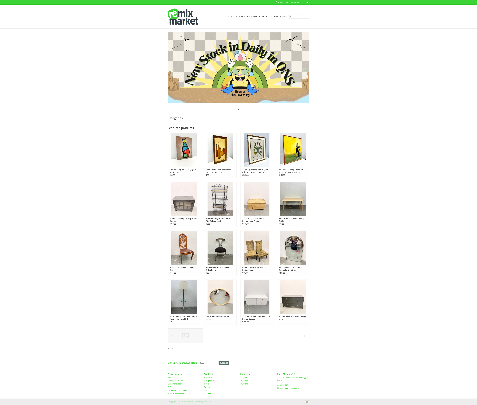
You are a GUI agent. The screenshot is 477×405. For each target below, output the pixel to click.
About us (171, 377)
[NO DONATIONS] (238, 67)
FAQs (170, 387)
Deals (275, 16)
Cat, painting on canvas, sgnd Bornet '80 (183, 170)
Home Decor (265, 16)
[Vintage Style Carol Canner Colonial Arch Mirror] (293, 248)
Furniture (252, 16)
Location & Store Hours (177, 390)
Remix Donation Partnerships (179, 393)
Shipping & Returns (175, 381)
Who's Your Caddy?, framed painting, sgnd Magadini (291, 170)
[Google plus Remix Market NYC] (303, 363)
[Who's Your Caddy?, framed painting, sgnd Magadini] (293, 150)
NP (170, 348)
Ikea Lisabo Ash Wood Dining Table (291, 219)
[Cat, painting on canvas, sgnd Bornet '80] (184, 150)
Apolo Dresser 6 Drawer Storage (292, 316)
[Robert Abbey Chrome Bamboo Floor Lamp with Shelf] (184, 297)
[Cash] (306, 402)
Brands (283, 16)
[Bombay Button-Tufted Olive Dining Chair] (256, 248)
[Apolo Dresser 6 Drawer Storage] (293, 297)
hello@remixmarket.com (290, 388)
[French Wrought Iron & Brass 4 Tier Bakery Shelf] (220, 199)
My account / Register (301, 2)
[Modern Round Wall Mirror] (220, 297)
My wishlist (244, 384)
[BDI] (185, 336)
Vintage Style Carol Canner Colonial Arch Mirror (290, 268)
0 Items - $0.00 (283, 2)
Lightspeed (207, 402)
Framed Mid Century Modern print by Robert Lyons (218, 170)
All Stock (240, 16)
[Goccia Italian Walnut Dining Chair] (184, 248)
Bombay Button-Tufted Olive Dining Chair (255, 268)
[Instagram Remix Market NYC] (307, 363)
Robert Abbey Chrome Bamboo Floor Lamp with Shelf (183, 317)
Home (231, 16)
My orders (244, 381)
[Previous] (172, 70)
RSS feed (207, 393)
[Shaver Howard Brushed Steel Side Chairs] (220, 248)
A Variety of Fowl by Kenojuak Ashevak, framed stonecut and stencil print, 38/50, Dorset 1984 (256, 170)
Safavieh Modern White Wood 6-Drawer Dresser (256, 317)
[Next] (304, 70)
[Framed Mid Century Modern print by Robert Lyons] (220, 150)
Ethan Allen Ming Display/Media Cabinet (183, 219)
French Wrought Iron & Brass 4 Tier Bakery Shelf (219, 219)
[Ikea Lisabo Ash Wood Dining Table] (293, 199)
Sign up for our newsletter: (182, 363)
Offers (206, 384)
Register (243, 377)
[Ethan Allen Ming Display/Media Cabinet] (184, 199)
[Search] (291, 17)
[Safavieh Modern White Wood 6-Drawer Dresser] (256, 297)
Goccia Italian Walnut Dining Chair (182, 268)
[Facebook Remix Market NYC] (298, 363)
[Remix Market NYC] (187, 16)
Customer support (175, 384)
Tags (206, 390)
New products (209, 381)
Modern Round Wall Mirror (217, 316)
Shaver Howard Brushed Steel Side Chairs (219, 268)
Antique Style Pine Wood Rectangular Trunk (253, 219)
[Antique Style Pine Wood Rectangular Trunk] (256, 199)
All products (209, 377)
